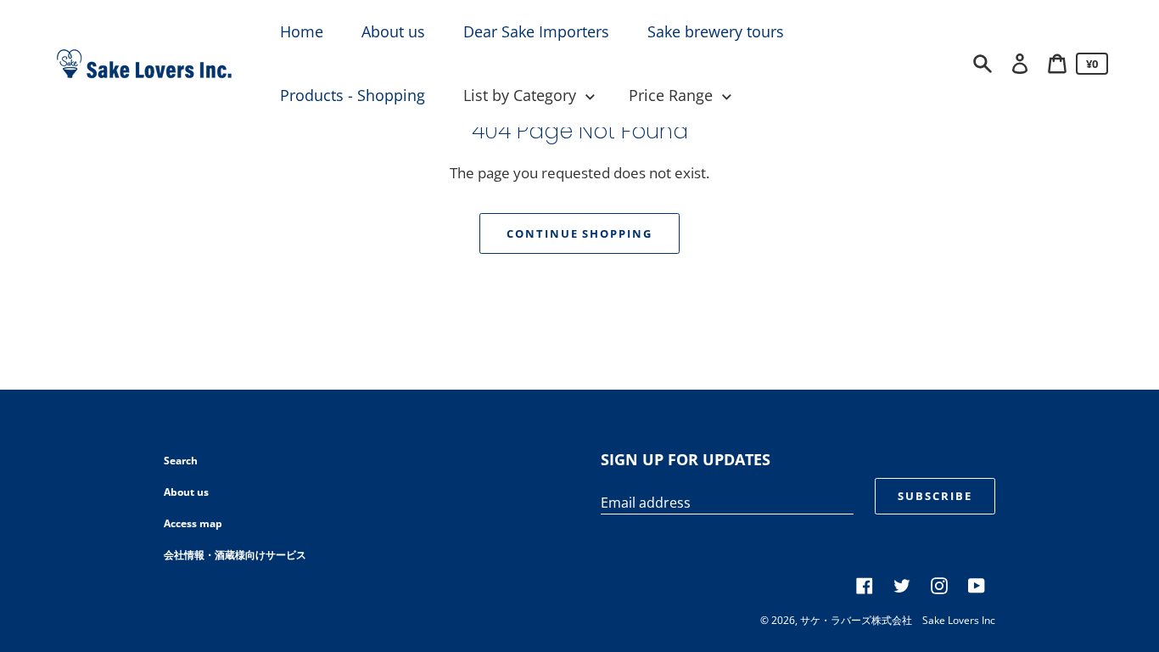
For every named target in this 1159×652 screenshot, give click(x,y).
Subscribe (935, 495)
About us (186, 492)
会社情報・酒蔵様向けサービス (235, 555)
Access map (193, 523)
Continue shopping (579, 233)
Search (181, 460)
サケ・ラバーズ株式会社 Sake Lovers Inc (897, 620)
